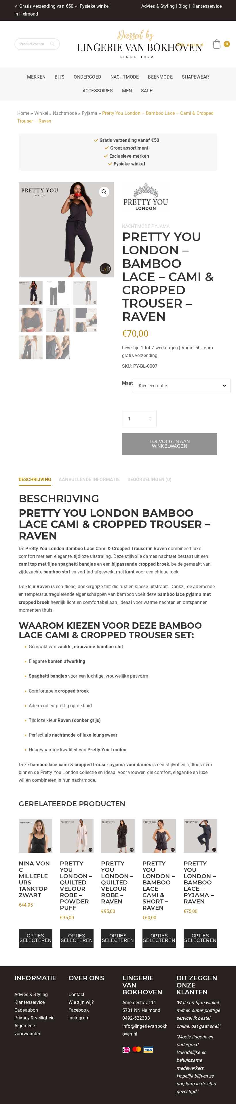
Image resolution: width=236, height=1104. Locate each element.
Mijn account (190, 44)
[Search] (52, 44)
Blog (183, 6)
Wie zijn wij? (81, 1002)
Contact (76, 994)
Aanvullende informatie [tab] (89, 479)
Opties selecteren (36, 938)
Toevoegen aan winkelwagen (169, 444)
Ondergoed (87, 77)
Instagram (79, 1018)
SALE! (147, 91)
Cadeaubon (26, 1010)
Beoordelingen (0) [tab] (149, 479)
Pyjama (90, 113)
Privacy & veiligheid (34, 1018)
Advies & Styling (158, 6)
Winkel (41, 113)
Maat (127, 383)
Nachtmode (125, 77)
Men (127, 91)
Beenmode (160, 77)
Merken (36, 77)
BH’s (60, 77)
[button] (104, 192)
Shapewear (195, 77)
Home (23, 113)
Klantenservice (206, 6)
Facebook (78, 1010)
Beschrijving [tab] (35, 479)
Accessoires (98, 91)
